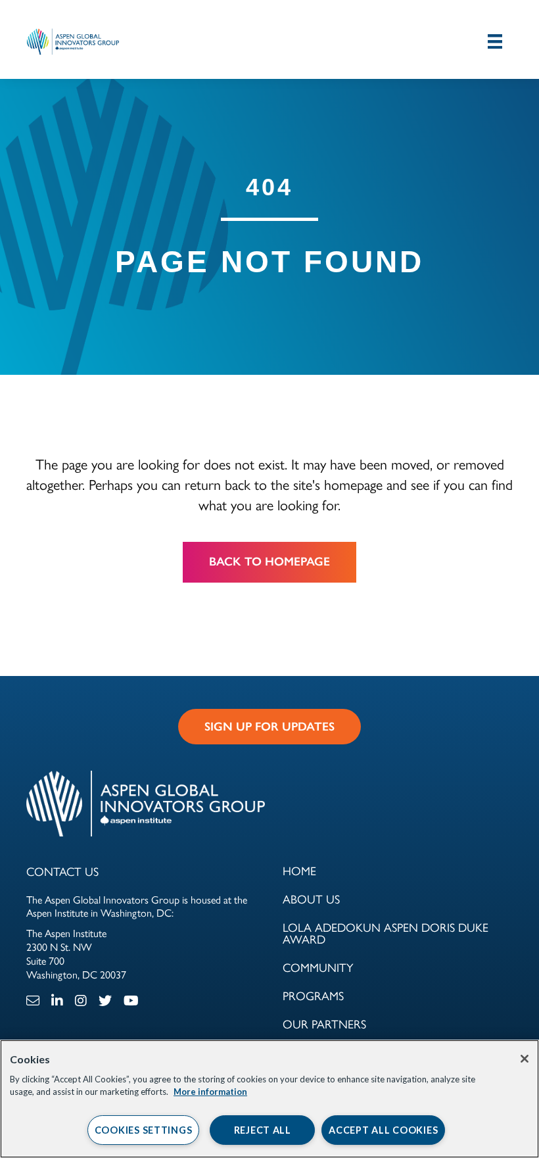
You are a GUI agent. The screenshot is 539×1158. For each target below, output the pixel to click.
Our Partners (324, 1023)
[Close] (524, 1058)
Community (318, 967)
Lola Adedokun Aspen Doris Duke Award (385, 933)
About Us (311, 898)
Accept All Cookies (383, 1130)
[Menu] (495, 41)
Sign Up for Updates (269, 726)
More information (210, 1091)
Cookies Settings (144, 1130)
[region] (269, 1099)
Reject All (262, 1130)
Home (299, 870)
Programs (313, 995)
